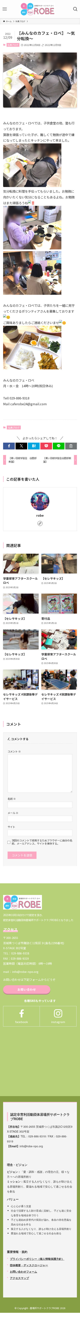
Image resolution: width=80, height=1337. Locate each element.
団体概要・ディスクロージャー (29, 1265)
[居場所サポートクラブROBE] (37, 9)
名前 (12, 799)
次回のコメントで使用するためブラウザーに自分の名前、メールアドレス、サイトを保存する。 (42, 842)
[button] (9, 446)
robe (40, 515)
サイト (11, 827)
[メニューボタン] (4, 9)
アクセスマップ (19, 1278)
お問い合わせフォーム (23, 1271)
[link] (40, 523)
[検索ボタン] (75, 9)
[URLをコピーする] (71, 446)
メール (13, 813)
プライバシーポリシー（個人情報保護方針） (37, 1259)
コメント (14, 751)
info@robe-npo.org (25, 972)
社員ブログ (13, 44)
